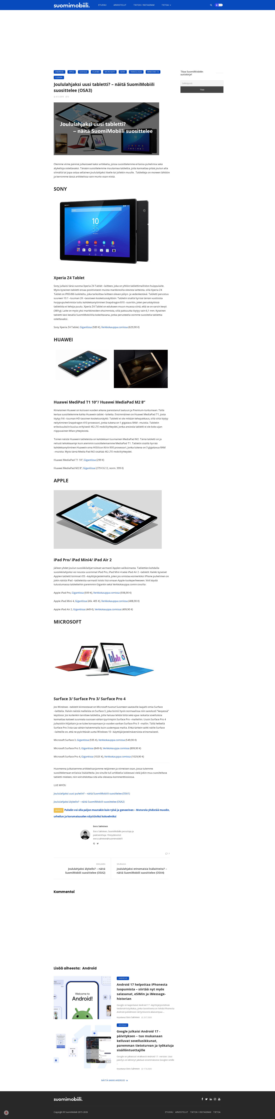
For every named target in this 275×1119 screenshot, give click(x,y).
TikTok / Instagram (143, 5)
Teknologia (136, 72)
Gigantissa (86, 327)
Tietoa (165, 5)
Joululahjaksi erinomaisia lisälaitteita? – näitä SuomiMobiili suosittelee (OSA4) (142, 870)
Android (59, 72)
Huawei (95, 72)
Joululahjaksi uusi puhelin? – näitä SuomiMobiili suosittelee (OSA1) (92, 793)
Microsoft (110, 72)
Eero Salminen (100, 826)
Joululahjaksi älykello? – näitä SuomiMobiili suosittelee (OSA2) (89, 801)
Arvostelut (120, 5)
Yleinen (58, 77)
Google (83, 72)
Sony (122, 72)
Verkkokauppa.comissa (114, 327)
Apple (71, 72)
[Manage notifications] (6, 1112)
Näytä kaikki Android (113, 1080)
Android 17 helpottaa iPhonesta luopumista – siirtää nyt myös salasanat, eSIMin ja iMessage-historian (142, 991)
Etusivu (102, 5)
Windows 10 (153, 72)
